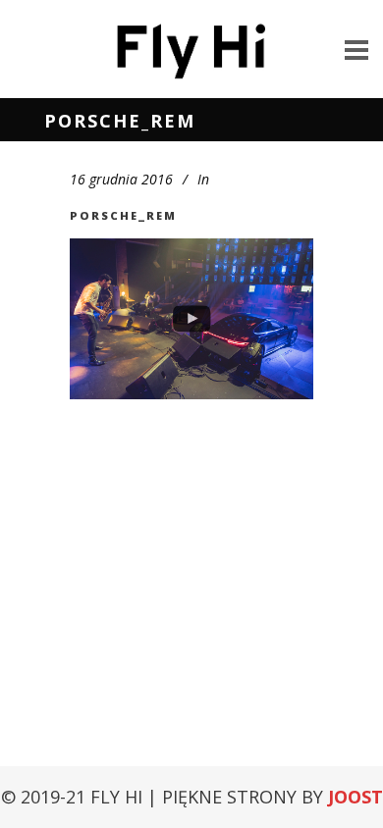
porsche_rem (123, 215)
